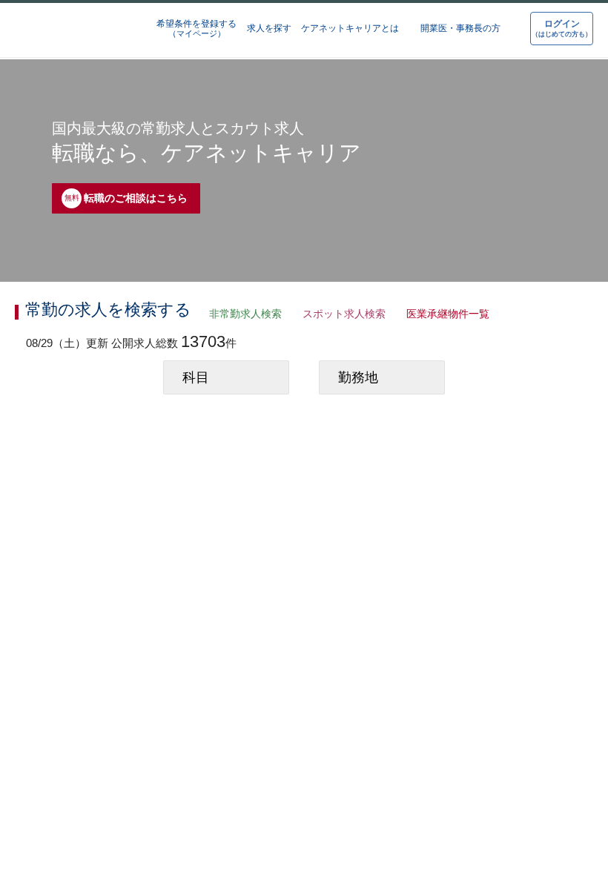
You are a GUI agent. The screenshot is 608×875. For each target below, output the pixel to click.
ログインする (301, 621)
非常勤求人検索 (242, 315)
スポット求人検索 (340, 315)
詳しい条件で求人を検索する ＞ (519, 425)
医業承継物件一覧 (443, 315)
